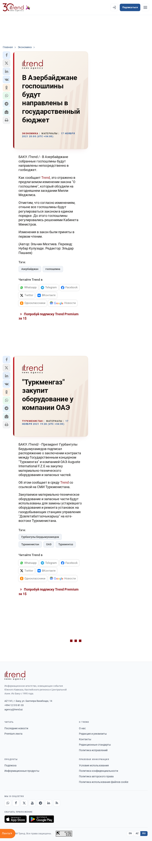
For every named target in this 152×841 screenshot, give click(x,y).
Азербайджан (29, 269)
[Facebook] (16, 803)
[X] (24, 803)
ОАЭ (48, 544)
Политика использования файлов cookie (103, 781)
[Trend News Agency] (14, 675)
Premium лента (13, 733)
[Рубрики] (145, 7)
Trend (45, 178)
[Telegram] (40, 803)
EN (130, 833)
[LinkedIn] (48, 803)
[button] (6, 55)
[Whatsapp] (7, 803)
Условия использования (94, 765)
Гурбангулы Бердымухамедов (40, 536)
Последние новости (16, 728)
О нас (82, 728)
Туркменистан (30, 544)
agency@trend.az (13, 709)
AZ (137, 833)
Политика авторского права (96, 776)
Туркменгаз (65, 544)
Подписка (10, 765)
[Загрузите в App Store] (15, 819)
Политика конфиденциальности (98, 770)
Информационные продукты (21, 770)
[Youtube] (32, 803)
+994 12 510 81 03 (14, 705)
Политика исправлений (93, 750)
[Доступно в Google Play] (41, 819)
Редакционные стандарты (95, 744)
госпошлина (52, 269)
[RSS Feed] (56, 803)
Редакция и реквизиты (93, 733)
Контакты (85, 739)
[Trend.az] (16, 7)
